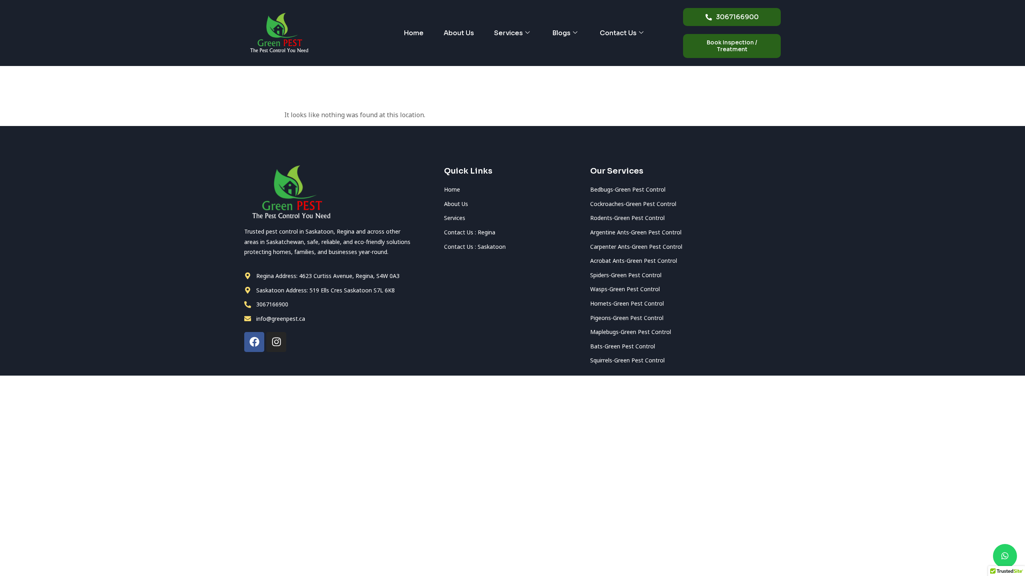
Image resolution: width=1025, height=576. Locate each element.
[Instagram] (276, 342)
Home (414, 33)
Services (508, 33)
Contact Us (618, 33)
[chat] (1005, 556)
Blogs (561, 33)
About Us (459, 33)
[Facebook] (254, 342)
